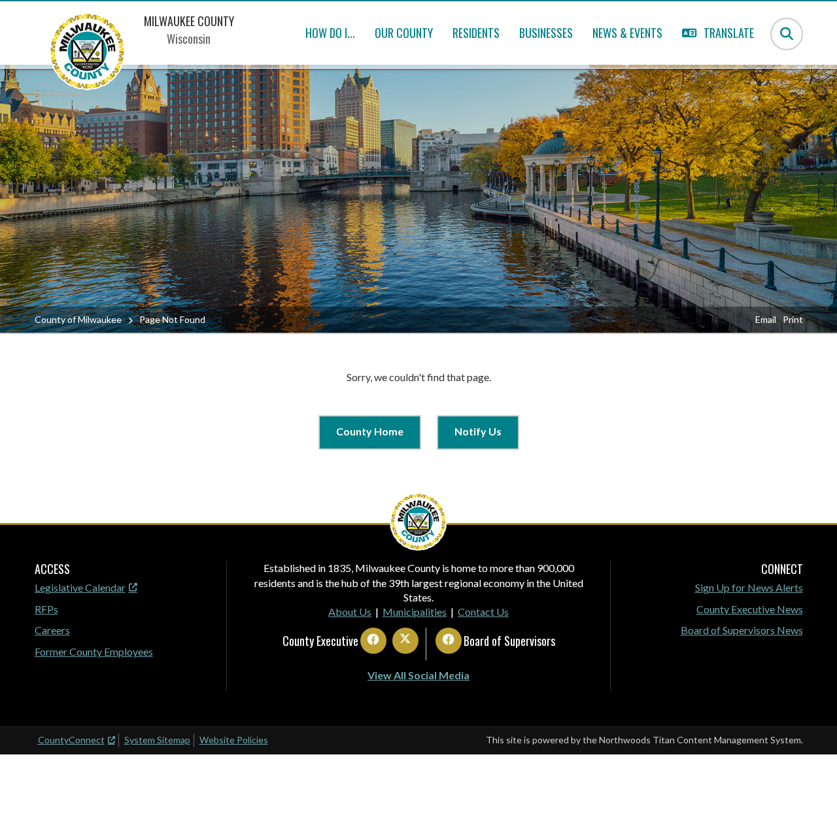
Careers (52, 630)
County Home (369, 431)
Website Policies (233, 739)
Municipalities (415, 611)
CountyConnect (71, 739)
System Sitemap (157, 739)
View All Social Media (418, 675)
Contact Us (483, 611)
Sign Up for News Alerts (749, 587)
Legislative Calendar (80, 587)
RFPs (46, 609)
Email (765, 319)
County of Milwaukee (78, 319)
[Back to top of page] (809, 796)
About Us (349, 611)
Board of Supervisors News (742, 630)
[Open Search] (786, 34)
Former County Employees (94, 651)
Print (793, 319)
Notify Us (478, 431)
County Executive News (749, 609)
